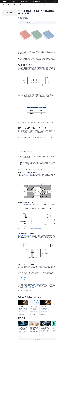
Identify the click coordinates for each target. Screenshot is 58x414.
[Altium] (4, 1)
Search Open (46, 1)
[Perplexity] (29, 23)
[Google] (33, 23)
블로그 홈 (3, 4)
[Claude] (31, 23)
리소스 (20, 4)
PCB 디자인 (9, 4)
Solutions (13, 1)
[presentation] (55, 318)
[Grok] (34, 23)
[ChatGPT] (27, 23)
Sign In (55, 1)
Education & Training (36, 1)
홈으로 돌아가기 (37, 339)
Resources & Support (24, 1)
